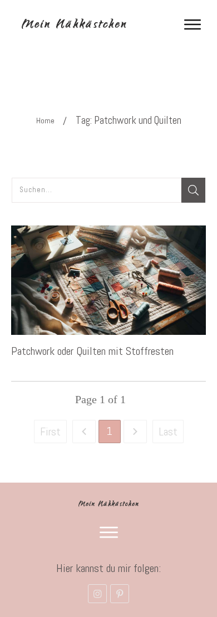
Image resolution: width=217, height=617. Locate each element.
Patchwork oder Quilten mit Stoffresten (92, 351)
